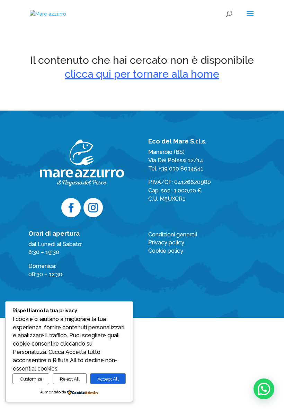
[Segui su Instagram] (93, 207)
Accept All (108, 379)
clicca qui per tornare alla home (142, 74)
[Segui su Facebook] (71, 207)
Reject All (70, 379)
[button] (264, 388)
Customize (31, 379)
